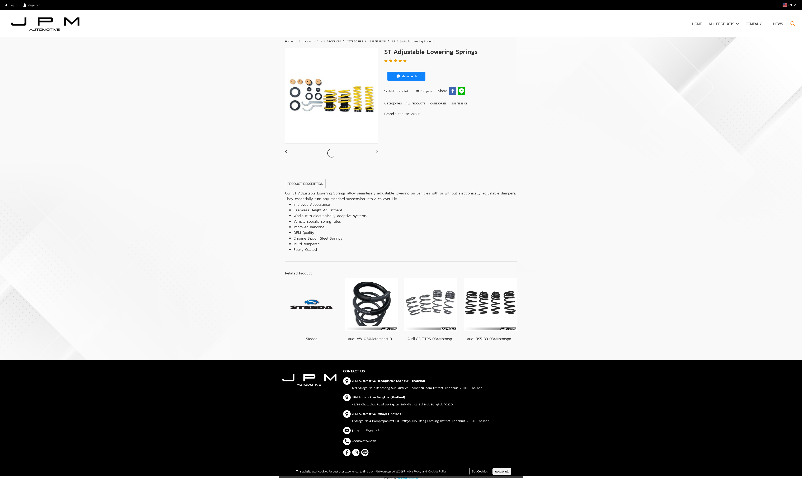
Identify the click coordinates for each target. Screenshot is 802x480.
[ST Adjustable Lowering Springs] (331, 96)
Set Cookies (480, 471)
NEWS (778, 24)
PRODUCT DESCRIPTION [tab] (305, 183)
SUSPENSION (459, 103)
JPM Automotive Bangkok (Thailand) (378, 397)
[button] (792, 24)
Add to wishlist (397, 91)
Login (12, 5)
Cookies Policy (437, 471)
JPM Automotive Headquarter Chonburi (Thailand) (388, 380)
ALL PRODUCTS (722, 24)
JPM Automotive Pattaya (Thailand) (377, 413)
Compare (425, 91)
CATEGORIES (439, 103)
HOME (697, 24)
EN (790, 5)
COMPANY (754, 24)
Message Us (409, 76)
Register (33, 5)
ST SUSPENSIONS (408, 114)
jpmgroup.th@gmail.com (368, 430)
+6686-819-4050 (364, 441)
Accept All (502, 471)
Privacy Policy (412, 471)
